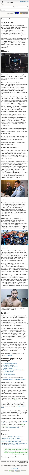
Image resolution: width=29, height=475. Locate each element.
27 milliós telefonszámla (9, 374)
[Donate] (11, 470)
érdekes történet (7, 448)
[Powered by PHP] (17, 470)
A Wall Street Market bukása (10, 363)
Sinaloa (17, 449)
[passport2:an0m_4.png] (14, 298)
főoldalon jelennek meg (13, 427)
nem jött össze (24, 454)
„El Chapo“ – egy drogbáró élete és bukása (13, 369)
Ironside (11, 451)
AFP (6, 449)
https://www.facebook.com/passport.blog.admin (14, 379)
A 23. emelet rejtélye (8, 373)
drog (15, 454)
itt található (9, 355)
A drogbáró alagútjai (8, 368)
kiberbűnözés (24, 452)
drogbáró (18, 454)
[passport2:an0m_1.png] (14, 188)
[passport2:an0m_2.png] (14, 63)
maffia (11, 454)
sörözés (11, 452)
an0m (18, 448)
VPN (14, 451)
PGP (17, 451)
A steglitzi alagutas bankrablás (10, 366)
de (22, 13)
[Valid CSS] (11, 471)
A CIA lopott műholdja (8, 371)
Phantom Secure (11, 449)
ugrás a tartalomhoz (23, 1)
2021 (13, 448)
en (27, 13)
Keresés (13, 6)
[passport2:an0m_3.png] (14, 237)
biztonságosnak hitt (23, 451)
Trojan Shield (25, 449)
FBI (20, 449)
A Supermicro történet (8, 365)
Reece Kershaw (24, 448)
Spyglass (6, 451)
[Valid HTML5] (23, 470)
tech (15, 448)
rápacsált (6, 452)
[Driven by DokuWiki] (17, 471)
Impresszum (17, 399)
